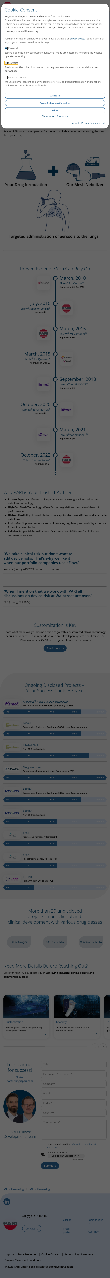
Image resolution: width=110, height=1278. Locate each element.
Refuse (55, 110)
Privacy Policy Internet (93, 123)
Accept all (55, 95)
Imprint (75, 123)
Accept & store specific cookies (55, 103)
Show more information (55, 116)
